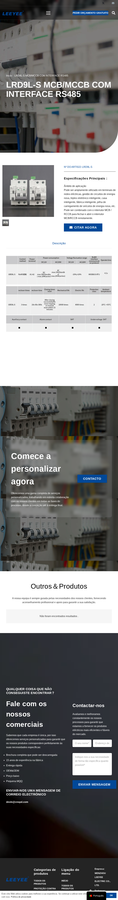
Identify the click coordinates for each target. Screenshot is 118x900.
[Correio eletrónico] (113, 3)
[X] (103, 3)
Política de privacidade (21, 897)
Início (64, 880)
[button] (113, 13)
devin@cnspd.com (17, 802)
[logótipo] (13, 13)
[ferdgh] (28, 191)
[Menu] (48, 13)
